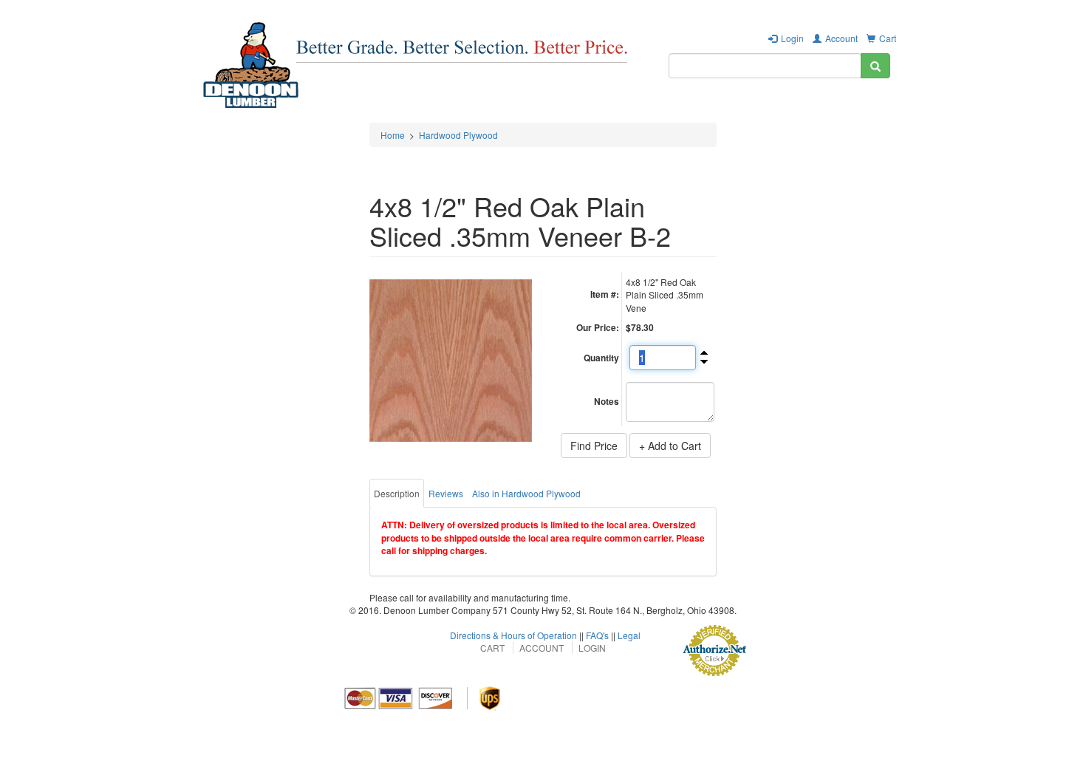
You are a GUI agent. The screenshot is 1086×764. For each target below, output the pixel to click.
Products (390, 107)
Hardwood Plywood (458, 135)
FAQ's (597, 635)
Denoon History (770, 107)
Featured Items (467, 107)
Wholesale (547, 107)
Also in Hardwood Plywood (526, 493)
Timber (608, 107)
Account (841, 38)
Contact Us (853, 107)
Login (792, 38)
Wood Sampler (679, 107)
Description (397, 493)
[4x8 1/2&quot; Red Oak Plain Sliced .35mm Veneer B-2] (450, 360)
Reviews (445, 493)
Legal (629, 635)
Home (392, 135)
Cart (887, 38)
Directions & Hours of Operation (513, 635)
